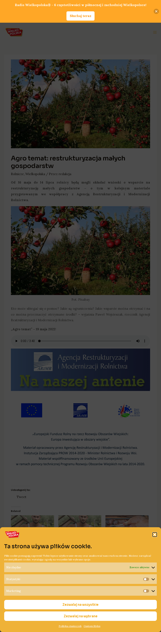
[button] (155, 534)
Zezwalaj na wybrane (80, 616)
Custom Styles (92, 626)
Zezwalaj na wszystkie (80, 605)
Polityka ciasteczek (70, 626)
